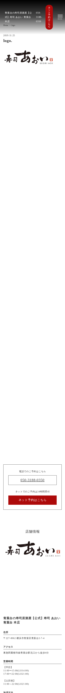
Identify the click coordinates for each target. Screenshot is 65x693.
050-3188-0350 (39, 17)
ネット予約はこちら (49, 17)
